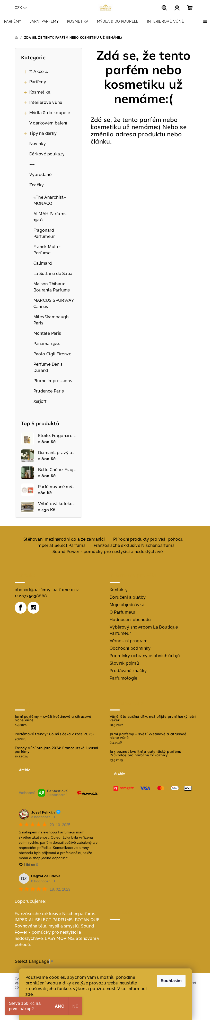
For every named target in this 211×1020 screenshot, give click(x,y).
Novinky (37, 143)
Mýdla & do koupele (49, 112)
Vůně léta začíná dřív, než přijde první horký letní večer (153, 718)
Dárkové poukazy (47, 154)
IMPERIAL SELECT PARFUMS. (44, 919)
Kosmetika (40, 92)
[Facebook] (21, 608)
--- (32, 164)
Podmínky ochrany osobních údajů (145, 655)
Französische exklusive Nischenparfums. (55, 913)
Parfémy (37, 81)
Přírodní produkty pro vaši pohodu (148, 539)
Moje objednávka (127, 604)
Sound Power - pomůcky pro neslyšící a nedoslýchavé (107, 551)
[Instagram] (33, 608)
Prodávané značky (128, 670)
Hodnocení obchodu (130, 619)
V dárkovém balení (48, 123)
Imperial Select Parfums (61, 545)
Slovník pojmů (124, 663)
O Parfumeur (122, 612)
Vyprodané (40, 174)
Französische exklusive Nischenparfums (134, 545)
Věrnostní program (129, 640)
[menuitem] (12, 21)
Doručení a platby (128, 597)
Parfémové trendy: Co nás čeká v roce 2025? (54, 734)
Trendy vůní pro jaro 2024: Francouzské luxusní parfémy (56, 749)
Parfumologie (123, 678)
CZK (18, 8)
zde (29, 994)
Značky (36, 184)
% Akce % (38, 71)
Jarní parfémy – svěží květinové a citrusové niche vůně (53, 718)
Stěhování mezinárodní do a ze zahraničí (64, 539)
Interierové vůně (45, 102)
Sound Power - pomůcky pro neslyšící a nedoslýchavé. (54, 932)
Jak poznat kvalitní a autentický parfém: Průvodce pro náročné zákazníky (145, 753)
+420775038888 (31, 595)
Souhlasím (171, 980)
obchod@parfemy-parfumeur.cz (47, 589)
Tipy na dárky (43, 133)
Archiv (24, 770)
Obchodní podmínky (130, 648)
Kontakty (119, 589)
